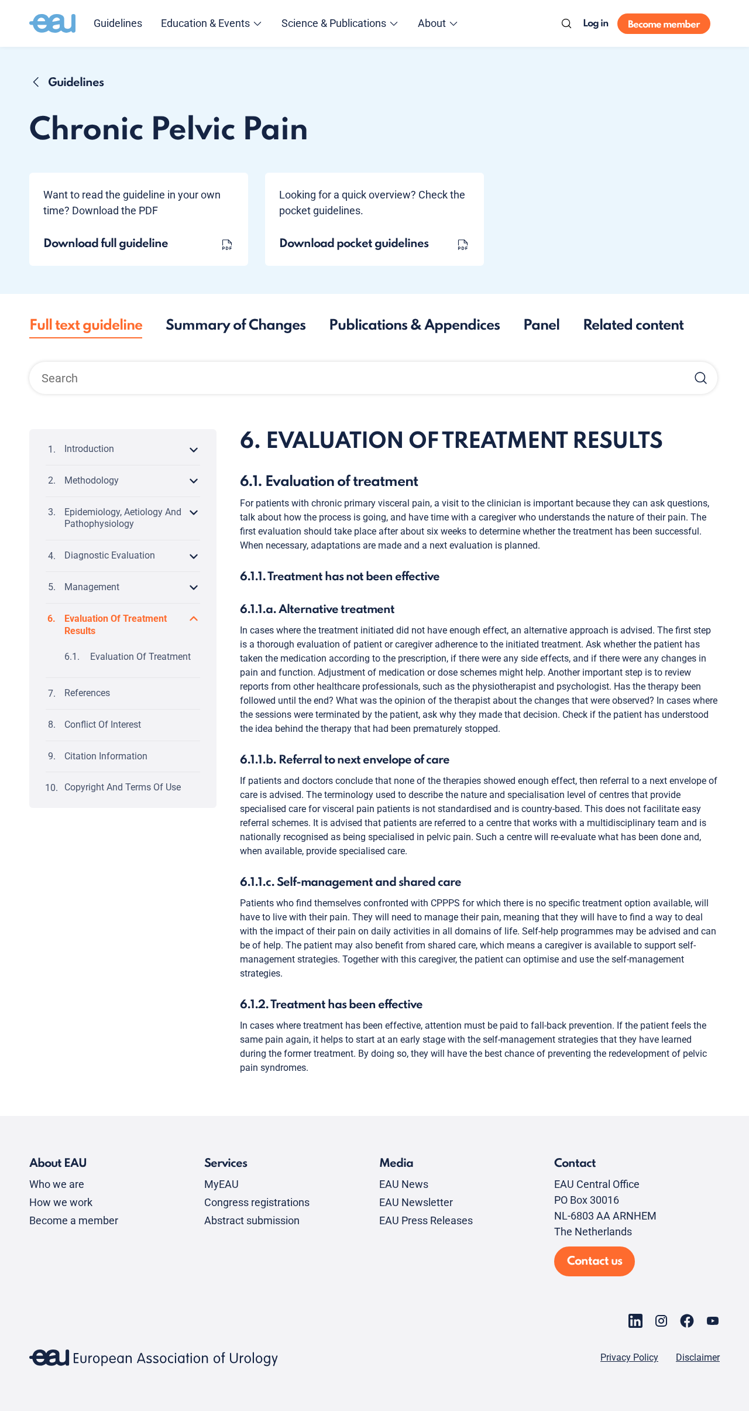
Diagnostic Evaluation (109, 555)
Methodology (91, 479)
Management (91, 586)
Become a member (73, 1220)
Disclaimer (698, 1357)
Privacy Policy (629, 1357)
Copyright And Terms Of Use (122, 787)
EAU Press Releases (426, 1220)
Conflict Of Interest (102, 724)
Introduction (89, 448)
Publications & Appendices (414, 325)
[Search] (566, 23)
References (87, 692)
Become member (664, 25)
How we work (60, 1202)
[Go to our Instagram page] (661, 1321)
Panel (541, 325)
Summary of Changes (235, 325)
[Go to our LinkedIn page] (635, 1321)
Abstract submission (252, 1220)
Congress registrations (257, 1202)
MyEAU (221, 1184)
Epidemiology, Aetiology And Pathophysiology (122, 517)
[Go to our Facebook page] (687, 1321)
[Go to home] (52, 23)
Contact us (594, 1262)
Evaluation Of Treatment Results (115, 624)
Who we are (56, 1184)
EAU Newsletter (416, 1202)
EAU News (403, 1184)
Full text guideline (85, 325)
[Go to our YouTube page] (713, 1321)
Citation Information (105, 755)
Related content (633, 325)
